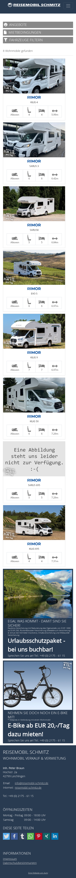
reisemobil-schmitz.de (28, 787)
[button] (6, 836)
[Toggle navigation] (68, 5)
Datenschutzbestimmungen (20, 863)
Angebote (17, 24)
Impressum (10, 859)
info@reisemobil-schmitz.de (31, 783)
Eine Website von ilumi (38, 872)
